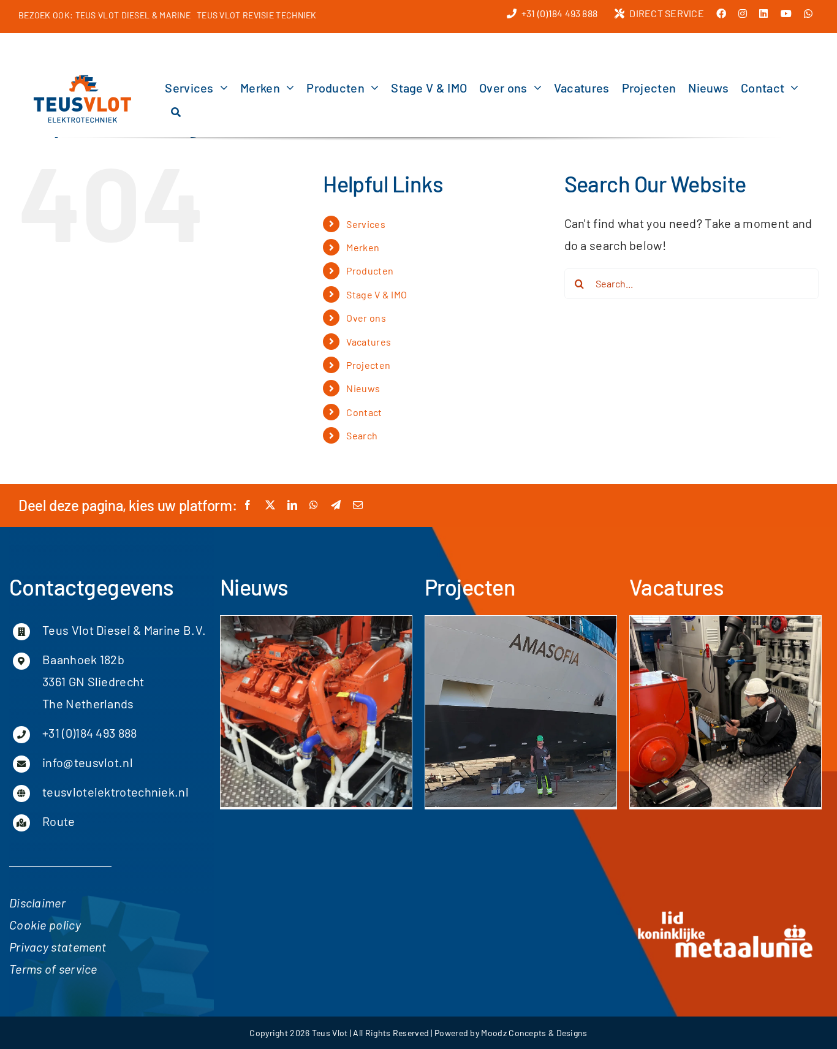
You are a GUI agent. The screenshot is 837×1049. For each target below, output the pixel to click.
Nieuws (363, 388)
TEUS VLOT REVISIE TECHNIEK (257, 15)
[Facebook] (248, 505)
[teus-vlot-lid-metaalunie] (725, 913)
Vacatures (368, 341)
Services (365, 224)
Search (361, 435)
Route (58, 821)
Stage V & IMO (376, 294)
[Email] (358, 505)
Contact (364, 412)
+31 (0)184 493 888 (89, 732)
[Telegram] (336, 505)
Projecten (368, 365)
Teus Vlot (330, 1033)
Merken (362, 247)
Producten (369, 270)
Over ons (365, 318)
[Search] (176, 112)
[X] (270, 505)
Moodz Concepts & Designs (534, 1033)
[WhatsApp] (313, 505)
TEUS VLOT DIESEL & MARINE (133, 15)
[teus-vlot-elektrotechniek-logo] (82, 79)
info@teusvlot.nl (87, 762)
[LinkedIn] (292, 505)
